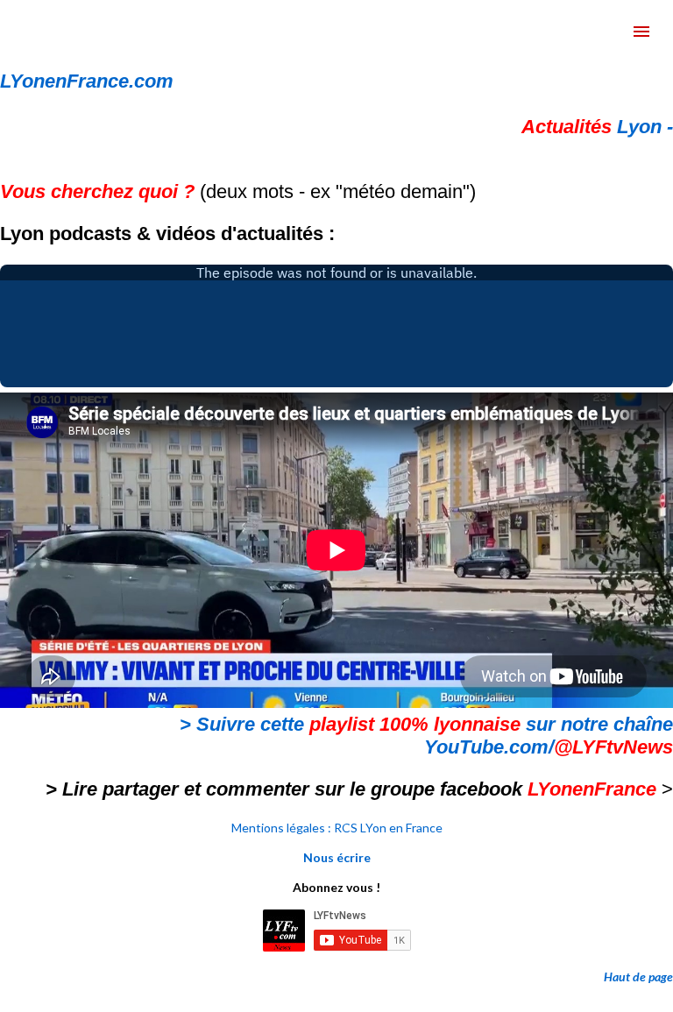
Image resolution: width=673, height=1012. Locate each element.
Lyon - (597, 127)
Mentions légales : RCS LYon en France (337, 827)
